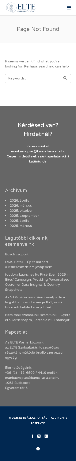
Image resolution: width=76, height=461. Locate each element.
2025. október (21, 211)
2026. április (19, 200)
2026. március (21, 205)
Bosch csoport (16, 254)
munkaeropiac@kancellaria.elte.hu (38, 151)
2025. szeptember (24, 216)
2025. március (21, 226)
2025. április (19, 221)
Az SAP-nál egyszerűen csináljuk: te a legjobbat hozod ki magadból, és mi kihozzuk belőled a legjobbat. (35, 302)
